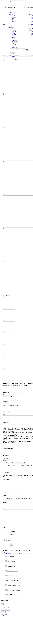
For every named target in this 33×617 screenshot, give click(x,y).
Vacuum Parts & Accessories (15, 58)
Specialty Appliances (15, 41)
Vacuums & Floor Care (12, 52)
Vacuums (14, 55)
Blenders (14, 29)
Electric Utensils (14, 31)
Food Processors (14, 33)
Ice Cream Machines (14, 46)
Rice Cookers (14, 43)
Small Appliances (11, 26)
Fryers (13, 36)
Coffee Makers (14, 16)
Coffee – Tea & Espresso (13, 13)
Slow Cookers (14, 38)
